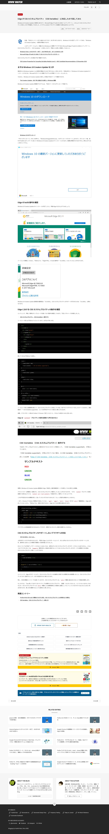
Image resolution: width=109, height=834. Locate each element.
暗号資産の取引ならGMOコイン (73, 648)
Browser (20, 14)
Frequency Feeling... (55, 812)
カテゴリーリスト (79, 2)
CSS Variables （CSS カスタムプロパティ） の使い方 (34, 600)
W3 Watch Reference (83, 812)
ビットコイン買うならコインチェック (73, 644)
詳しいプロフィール (74, 796)
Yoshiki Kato (14, 812)
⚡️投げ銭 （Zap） (66, 625)
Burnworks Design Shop (40, 812)
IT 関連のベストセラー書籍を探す (73, 636)
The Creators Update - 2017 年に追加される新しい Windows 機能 (38, 80)
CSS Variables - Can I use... (27, 537)
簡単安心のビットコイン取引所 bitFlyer (35, 648)
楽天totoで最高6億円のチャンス (35, 640)
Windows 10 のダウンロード (28, 135)
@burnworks (14, 823)
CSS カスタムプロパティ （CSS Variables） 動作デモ (34, 317)
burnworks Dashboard (17, 815)
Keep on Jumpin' (69, 812)
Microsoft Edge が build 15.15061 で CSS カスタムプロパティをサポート (39, 54)
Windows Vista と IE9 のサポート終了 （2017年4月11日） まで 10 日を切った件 (41, 51)
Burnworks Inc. (26, 812)
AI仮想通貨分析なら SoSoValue (35, 644)
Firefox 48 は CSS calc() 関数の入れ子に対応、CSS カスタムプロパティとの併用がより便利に (45, 597)
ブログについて (92, 2)
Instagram (32, 823)
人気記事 (68, 2)
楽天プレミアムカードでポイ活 (73, 640)
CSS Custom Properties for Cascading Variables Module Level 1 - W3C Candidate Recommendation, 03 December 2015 (53, 61)
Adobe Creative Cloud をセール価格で (36, 636)
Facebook (23, 823)
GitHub (40, 823)
